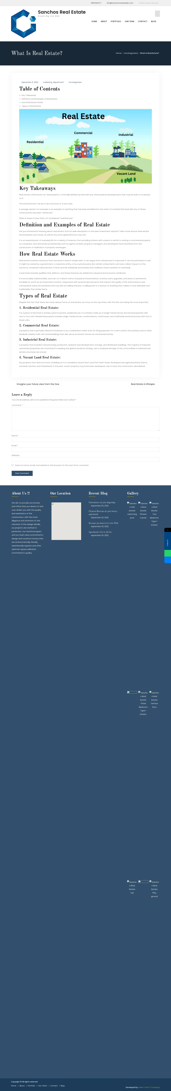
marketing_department (53, 82)
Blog (153, 21)
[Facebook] (13, 3)
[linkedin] (22, 3)
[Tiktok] (32, 3)
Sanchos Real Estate (62, 12)
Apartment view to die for (100, 532)
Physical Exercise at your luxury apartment (103, 512)
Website (16, 455)
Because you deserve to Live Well (103, 523)
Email (15, 445)
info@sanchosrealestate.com (120, 3)
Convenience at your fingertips (102, 503)
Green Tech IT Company (149, 1087)
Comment (17, 405)
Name (15, 435)
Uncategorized (75, 82)
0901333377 (96, 3)
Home (94, 21)
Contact (142, 21)
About (104, 21)
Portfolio (116, 21)
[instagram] (18, 3)
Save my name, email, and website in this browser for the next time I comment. (52, 465)
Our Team (129, 21)
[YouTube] (27, 3)
